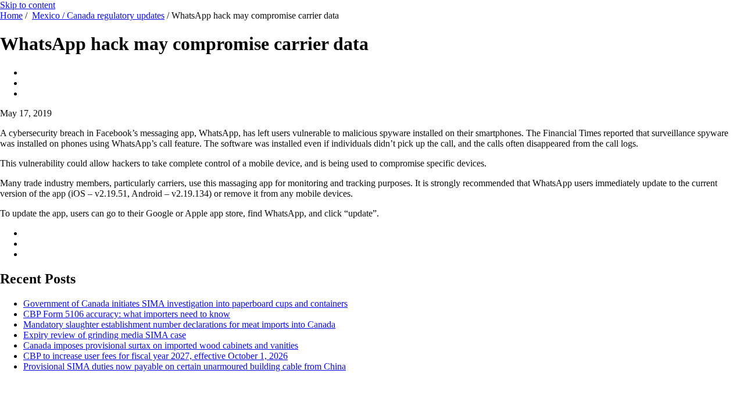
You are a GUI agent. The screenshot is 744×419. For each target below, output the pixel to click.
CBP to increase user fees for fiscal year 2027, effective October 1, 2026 (155, 356)
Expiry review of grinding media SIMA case (104, 335)
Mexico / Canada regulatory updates (98, 15)
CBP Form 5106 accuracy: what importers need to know (126, 314)
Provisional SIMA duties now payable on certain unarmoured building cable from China (184, 366)
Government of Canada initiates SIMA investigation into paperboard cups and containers (185, 303)
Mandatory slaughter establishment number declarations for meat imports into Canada (179, 324)
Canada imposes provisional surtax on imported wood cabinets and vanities (160, 345)
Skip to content (27, 5)
